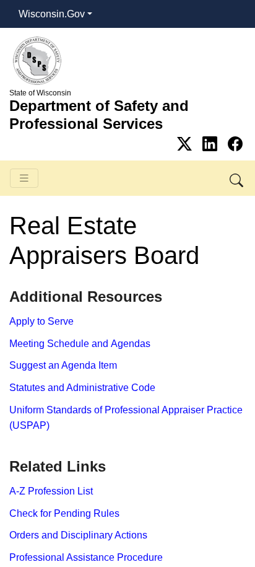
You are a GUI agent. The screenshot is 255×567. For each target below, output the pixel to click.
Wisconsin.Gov (52, 14)
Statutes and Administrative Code (82, 387)
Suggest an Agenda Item (63, 365)
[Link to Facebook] (235, 144)
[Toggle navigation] (24, 178)
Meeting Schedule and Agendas (79, 343)
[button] (237, 178)
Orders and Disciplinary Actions (78, 535)
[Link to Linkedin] (212, 144)
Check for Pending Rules (64, 513)
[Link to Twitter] (186, 144)
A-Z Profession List (51, 491)
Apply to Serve (41, 321)
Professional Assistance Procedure (86, 557)
